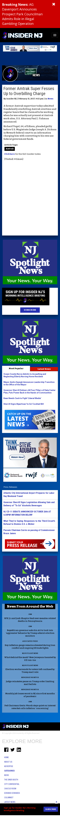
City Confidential (11, 784)
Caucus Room (10, 788)
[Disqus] (30, 198)
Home (6, 757)
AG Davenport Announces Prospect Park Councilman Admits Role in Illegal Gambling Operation (22, 14)
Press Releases (10, 487)
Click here (9, 154)
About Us (8, 762)
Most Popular (16, 368)
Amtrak (10, 149)
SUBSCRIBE (30, 310)
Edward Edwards (12, 793)
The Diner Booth (11, 780)
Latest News (44, 369)
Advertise (8, 766)
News (50, 99)
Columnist (8, 797)
